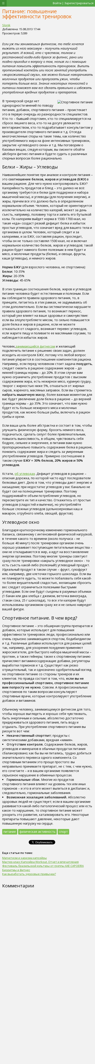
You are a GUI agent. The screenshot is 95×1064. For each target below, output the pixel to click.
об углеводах (25, 474)
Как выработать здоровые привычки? (29, 874)
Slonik (6, 25)
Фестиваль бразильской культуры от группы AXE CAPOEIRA (43, 866)
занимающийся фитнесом (35, 346)
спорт (63, 831)
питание (10, 831)
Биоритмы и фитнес (16, 870)
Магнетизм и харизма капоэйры (24, 858)
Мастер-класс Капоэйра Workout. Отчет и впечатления (40, 862)
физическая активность (37, 831)
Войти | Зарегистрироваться (73, 3)
